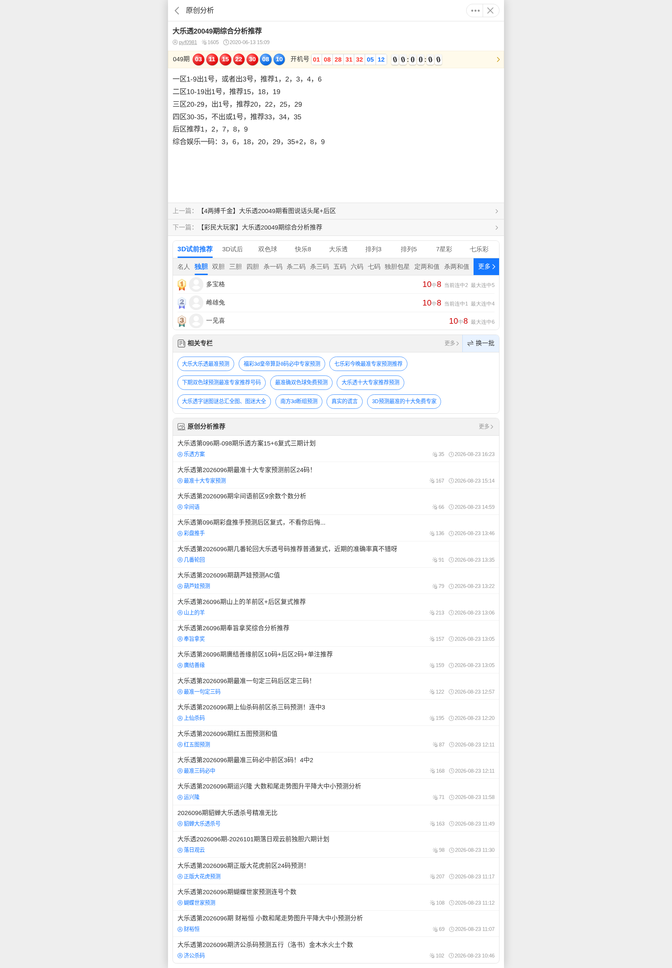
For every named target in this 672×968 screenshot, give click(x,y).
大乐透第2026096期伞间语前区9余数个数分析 (336, 501)
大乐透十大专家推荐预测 (370, 382)
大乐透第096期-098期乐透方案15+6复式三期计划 (336, 449)
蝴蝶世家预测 (199, 903)
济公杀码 (194, 956)
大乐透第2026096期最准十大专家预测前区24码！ (336, 475)
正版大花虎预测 (202, 876)
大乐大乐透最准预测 (205, 364)
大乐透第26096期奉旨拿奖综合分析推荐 (336, 633)
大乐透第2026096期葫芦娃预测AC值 (336, 581)
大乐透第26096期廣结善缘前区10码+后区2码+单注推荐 (336, 660)
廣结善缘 (194, 665)
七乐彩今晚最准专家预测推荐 (368, 364)
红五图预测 (197, 745)
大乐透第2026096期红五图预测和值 (336, 739)
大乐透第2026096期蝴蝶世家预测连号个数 (336, 897)
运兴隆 (192, 797)
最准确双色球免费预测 (301, 382)
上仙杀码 (194, 718)
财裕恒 (192, 929)
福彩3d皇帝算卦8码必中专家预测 (282, 364)
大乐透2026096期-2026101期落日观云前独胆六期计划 (336, 844)
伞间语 (192, 507)
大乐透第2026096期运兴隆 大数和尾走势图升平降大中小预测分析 (336, 792)
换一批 (485, 343)
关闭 (490, 10)
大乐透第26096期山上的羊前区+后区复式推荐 (336, 607)
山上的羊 (194, 613)
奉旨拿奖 (194, 639)
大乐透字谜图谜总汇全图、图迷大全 (224, 401)
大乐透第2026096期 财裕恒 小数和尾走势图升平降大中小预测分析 (336, 924)
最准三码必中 (199, 771)
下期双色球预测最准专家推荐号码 (221, 382)
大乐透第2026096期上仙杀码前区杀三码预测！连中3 (336, 712)
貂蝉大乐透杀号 (202, 824)
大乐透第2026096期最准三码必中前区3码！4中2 (336, 765)
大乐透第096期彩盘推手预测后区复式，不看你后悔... (336, 528)
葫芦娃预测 (197, 586)
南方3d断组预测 (298, 401)
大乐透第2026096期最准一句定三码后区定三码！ (336, 686)
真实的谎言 (344, 401)
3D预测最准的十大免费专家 (404, 401)
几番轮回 (194, 560)
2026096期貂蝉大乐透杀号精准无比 (336, 818)
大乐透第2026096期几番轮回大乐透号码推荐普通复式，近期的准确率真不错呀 (336, 554)
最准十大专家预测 (205, 481)
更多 (475, 10)
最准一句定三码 (202, 692)
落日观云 (194, 850)
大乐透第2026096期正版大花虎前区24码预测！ (336, 871)
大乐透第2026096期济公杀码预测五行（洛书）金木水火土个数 (336, 950)
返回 (177, 10)
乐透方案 (194, 454)
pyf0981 (188, 42)
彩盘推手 (194, 533)
